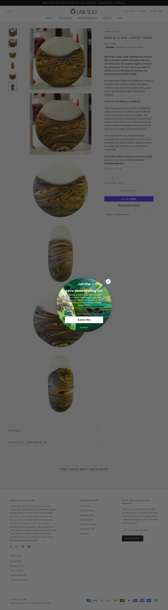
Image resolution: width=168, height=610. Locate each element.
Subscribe (84, 320)
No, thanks (84, 328)
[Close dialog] (108, 281)
